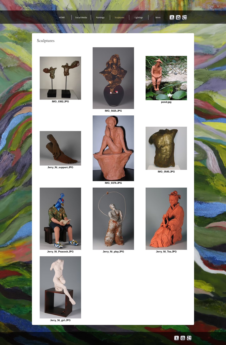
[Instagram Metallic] (178, 17)
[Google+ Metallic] (184, 17)
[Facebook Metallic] (172, 17)
